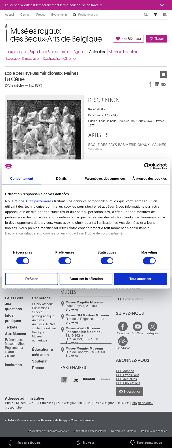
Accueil (10, 14)
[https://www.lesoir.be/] (89, 378)
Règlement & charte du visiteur (14, 352)
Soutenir (39, 361)
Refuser (31, 279)
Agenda (79, 52)
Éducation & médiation (23, 58)
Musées (115, 52)
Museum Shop (15, 343)
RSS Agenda (125, 371)
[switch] (64, 260)
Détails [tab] (61, 178)
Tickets (159, 39)
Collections (97, 52)
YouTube (137, 333)
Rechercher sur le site (74, 15)
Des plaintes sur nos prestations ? (48, 431)
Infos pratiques (16, 52)
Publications (40, 308)
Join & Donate (131, 39)
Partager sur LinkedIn (157, 84)
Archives (38, 320)
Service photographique (43, 314)
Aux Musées (15, 333)
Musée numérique (39, 338)
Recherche (51, 58)
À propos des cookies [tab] (149, 178)
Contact (25, 14)
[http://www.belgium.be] (76, 380)
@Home (69, 58)
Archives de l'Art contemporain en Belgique (44, 328)
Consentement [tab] (21, 178)
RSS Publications (128, 383)
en (165, 14)
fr (155, 14)
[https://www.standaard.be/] (105, 379)
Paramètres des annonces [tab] (105, 178)
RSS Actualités (126, 379)
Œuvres (163, 74)
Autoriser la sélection (86, 279)
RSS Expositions (127, 375)
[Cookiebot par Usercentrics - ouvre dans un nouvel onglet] (147, 166)
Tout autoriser (140, 279)
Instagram (152, 333)
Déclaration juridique (124, 431)
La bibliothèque (43, 304)
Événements (59, 14)
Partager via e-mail (163, 84)
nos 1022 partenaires (35, 201)
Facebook (123, 333)
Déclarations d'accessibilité (90, 431)
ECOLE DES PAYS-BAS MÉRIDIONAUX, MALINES (127, 147)
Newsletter (132, 391)
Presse (40, 14)
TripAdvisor (123, 348)
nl (146, 14)
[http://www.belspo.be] (64, 380)
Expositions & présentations (50, 52)
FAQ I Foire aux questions (14, 303)
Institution (130, 52)
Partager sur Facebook (150, 84)
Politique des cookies (154, 431)
